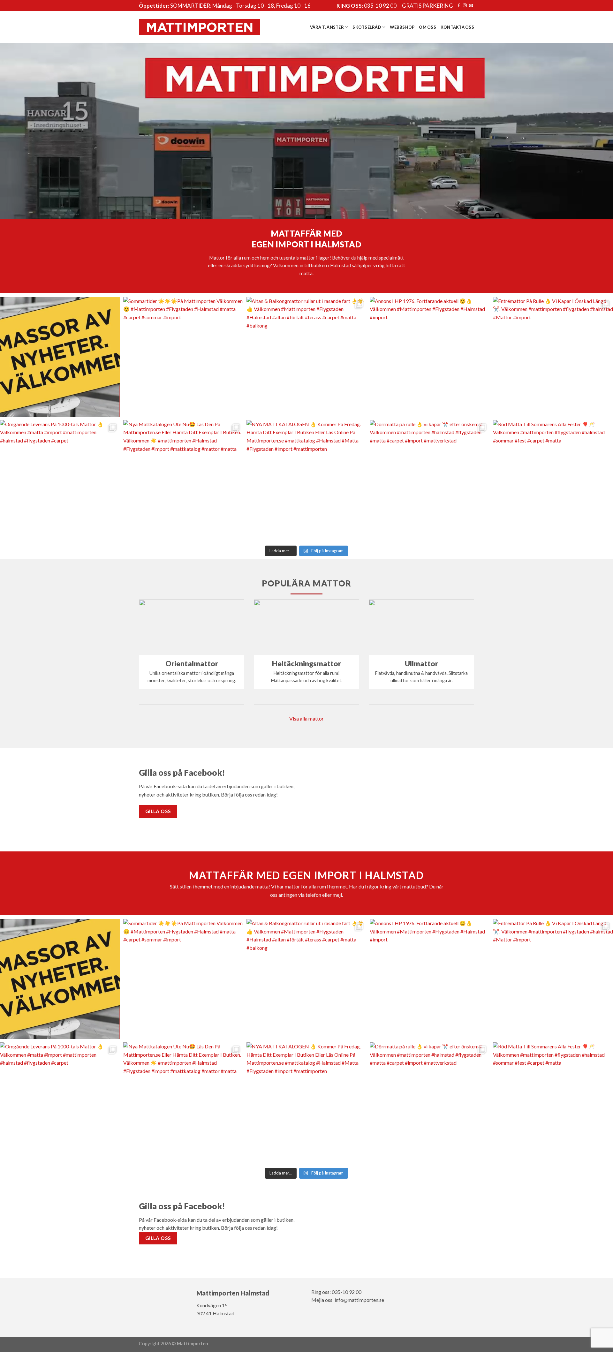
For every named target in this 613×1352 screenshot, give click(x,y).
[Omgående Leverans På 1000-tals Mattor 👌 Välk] (60, 480)
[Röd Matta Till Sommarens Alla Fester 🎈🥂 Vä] (553, 480)
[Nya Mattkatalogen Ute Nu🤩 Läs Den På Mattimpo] (183, 480)
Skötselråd (366, 27)
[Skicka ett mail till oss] (471, 6)
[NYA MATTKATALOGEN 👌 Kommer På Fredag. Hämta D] (306, 480)
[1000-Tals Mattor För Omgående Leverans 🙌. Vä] (60, 357)
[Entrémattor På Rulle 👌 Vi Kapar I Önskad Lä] (553, 357)
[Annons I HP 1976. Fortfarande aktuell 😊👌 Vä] (430, 357)
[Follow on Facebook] (459, 6)
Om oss (427, 27)
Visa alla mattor (306, 718)
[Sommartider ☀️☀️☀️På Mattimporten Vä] (183, 357)
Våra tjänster (327, 27)
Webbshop (402, 27)
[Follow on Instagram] (465, 6)
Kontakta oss (457, 27)
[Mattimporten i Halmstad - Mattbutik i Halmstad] (199, 27)
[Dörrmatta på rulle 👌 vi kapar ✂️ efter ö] (430, 480)
